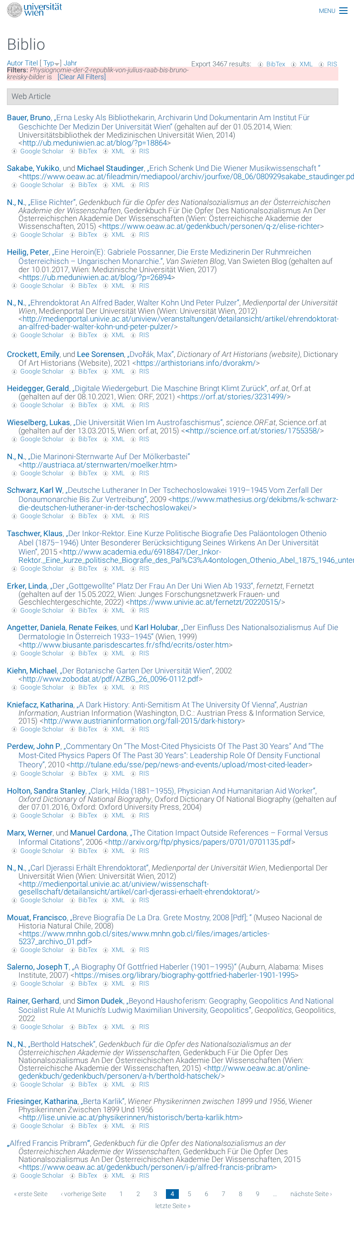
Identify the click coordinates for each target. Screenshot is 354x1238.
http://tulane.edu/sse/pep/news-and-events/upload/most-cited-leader (189, 764)
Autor (15, 63)
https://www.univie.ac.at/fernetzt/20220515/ (205, 602)
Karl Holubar (156, 627)
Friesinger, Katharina (42, 1101)
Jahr (70, 63)
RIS (332, 64)
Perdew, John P (33, 746)
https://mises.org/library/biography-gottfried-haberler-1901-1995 (185, 975)
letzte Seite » (172, 1205)
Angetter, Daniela (36, 627)
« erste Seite (30, 1193)
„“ (164, 122)
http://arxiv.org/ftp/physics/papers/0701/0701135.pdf (199, 842)
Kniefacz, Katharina (40, 704)
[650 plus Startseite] (177, 11)
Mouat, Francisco (37, 917)
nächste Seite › (311, 1193)
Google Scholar (42, 151)
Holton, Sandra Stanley (46, 790)
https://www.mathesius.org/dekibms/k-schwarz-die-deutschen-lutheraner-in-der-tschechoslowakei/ (178, 503)
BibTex (275, 64)
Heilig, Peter (28, 252)
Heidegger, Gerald (38, 388)
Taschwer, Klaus (35, 533)
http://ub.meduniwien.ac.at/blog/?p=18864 (95, 142)
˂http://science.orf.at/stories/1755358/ (252, 430)
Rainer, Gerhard (33, 1000)
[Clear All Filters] (82, 77)
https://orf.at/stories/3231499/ (234, 396)
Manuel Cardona (98, 832)
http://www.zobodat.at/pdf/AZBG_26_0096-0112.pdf (111, 678)
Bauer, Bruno (29, 117)
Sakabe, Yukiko (33, 168)
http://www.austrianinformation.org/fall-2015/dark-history (142, 720)
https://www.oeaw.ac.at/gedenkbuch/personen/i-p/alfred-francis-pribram (148, 1167)
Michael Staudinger (110, 168)
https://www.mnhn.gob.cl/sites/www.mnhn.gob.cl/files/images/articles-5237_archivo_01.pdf (144, 937)
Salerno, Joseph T (38, 966)
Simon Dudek (100, 1000)
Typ (48, 63)
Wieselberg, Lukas (38, 422)
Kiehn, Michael (32, 670)
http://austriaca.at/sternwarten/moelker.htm (98, 464)
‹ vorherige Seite (83, 1193)
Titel (31, 63)
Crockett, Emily (33, 354)
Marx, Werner (30, 832)
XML (306, 64)
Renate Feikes (93, 627)
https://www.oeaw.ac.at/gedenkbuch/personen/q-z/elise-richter (211, 226)
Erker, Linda (27, 585)
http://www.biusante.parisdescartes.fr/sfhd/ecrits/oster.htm (126, 644)
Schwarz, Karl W (34, 490)
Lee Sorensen (100, 354)
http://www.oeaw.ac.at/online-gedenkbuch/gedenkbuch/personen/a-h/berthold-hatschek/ (164, 1071)
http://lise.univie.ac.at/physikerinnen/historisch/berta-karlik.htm (131, 1117)
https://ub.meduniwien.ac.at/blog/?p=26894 (97, 277)
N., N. (16, 202)
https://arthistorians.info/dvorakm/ (196, 363)
